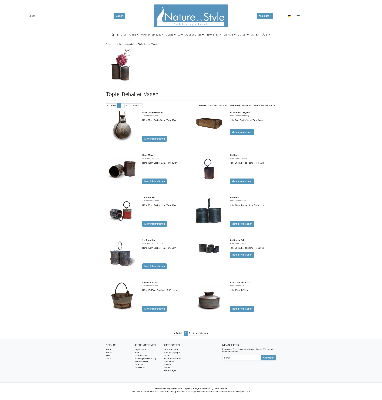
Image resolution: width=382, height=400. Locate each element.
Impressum (140, 349)
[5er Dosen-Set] (209, 247)
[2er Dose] (209, 211)
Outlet (242, 34)
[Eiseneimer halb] (122, 296)
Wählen (239, 105)
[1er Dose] (209, 169)
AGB (137, 352)
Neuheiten (213, 34)
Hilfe (108, 355)
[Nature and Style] (191, 15)
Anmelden (264, 15)
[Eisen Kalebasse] (209, 296)
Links (108, 358)
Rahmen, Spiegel (151, 34)
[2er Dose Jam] (122, 254)
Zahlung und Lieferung (145, 358)
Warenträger (260, 34)
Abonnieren (268, 358)
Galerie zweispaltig (212, 105)
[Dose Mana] (122, 169)
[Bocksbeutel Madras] (121, 126)
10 (263, 105)
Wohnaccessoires (190, 34)
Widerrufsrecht (142, 361)
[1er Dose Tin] (122, 211)
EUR (297, 16)
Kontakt (109, 352)
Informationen (127, 34)
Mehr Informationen (154, 138)
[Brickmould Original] (209, 123)
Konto (108, 349)
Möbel (169, 34)
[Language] (289, 16)
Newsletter (140, 367)
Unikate (229, 34)
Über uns (139, 364)
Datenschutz (141, 355)
